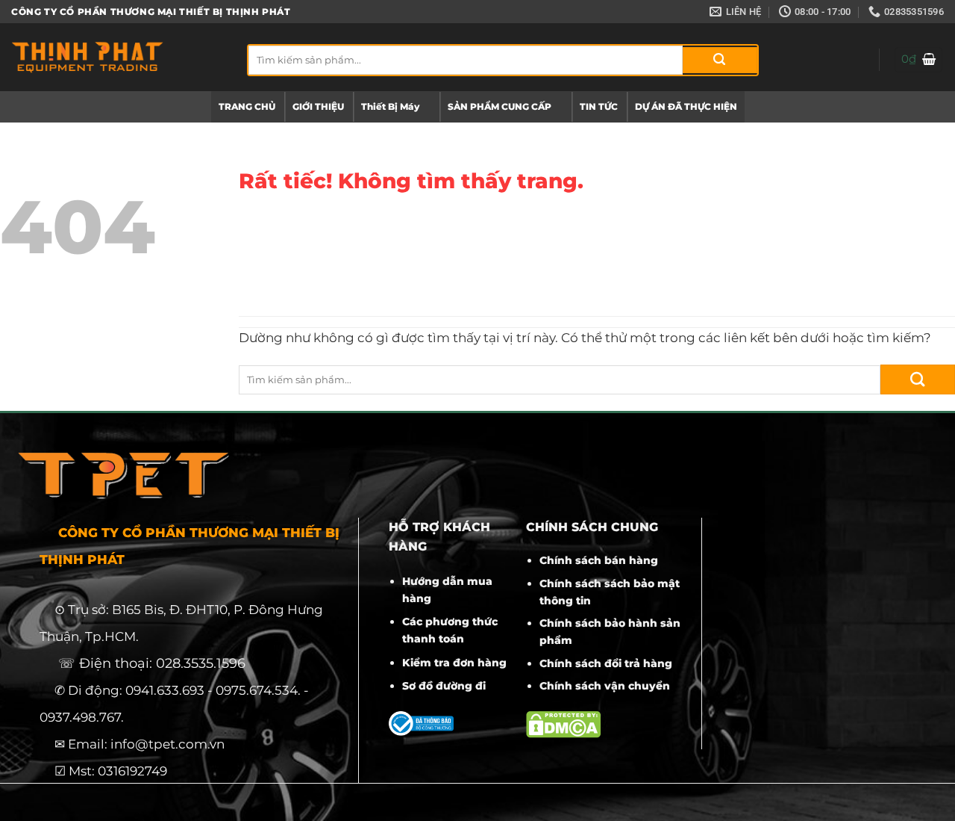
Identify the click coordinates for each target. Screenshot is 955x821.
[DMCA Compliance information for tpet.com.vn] (563, 723)
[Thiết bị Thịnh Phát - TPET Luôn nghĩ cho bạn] (118, 57)
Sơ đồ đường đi (444, 686)
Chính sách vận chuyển (604, 686)
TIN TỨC (599, 106)
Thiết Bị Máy (390, 106)
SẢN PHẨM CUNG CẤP (499, 106)
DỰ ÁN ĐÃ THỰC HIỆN (686, 106)
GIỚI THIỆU (318, 106)
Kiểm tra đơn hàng (454, 662)
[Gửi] (720, 60)
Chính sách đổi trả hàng (605, 663)
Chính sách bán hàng (598, 560)
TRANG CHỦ (247, 106)
